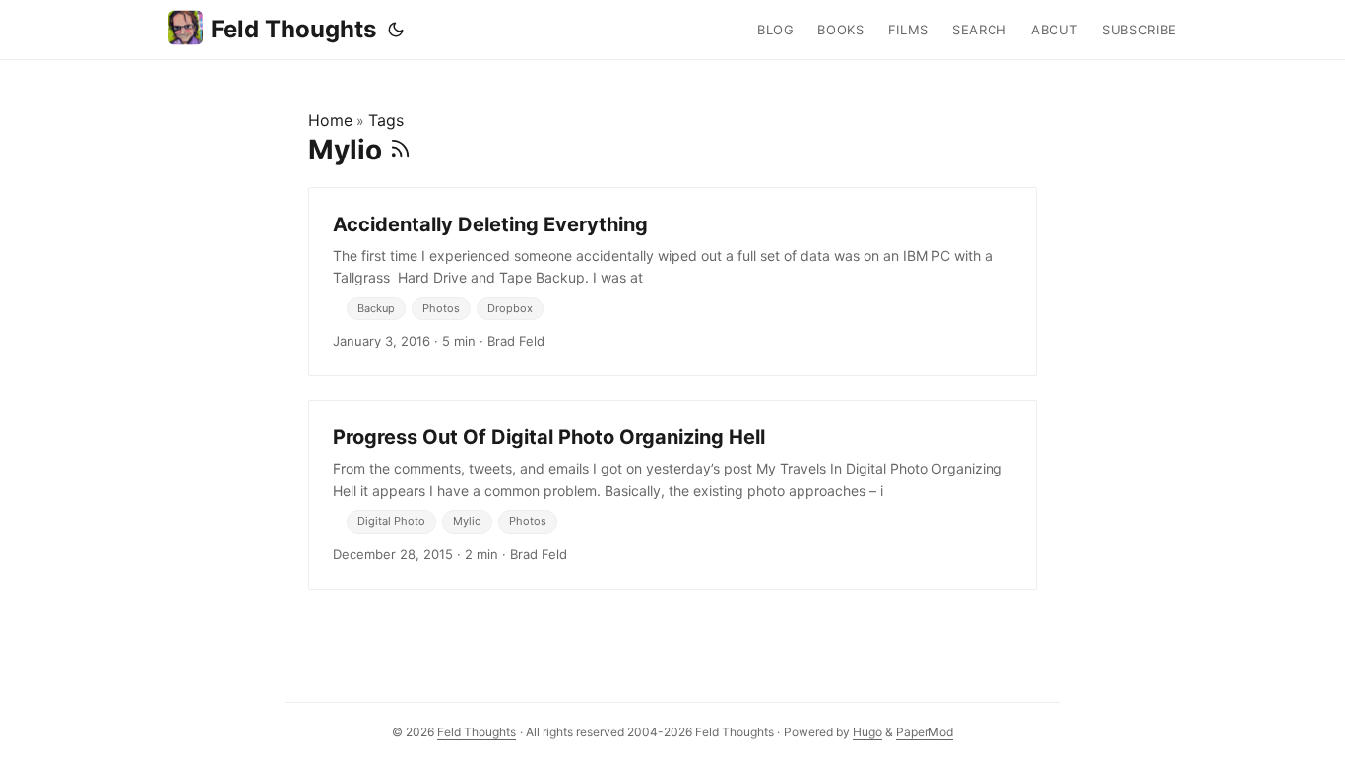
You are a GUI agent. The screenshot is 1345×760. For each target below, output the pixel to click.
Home (330, 120)
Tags (386, 120)
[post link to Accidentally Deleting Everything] (672, 281)
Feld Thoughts (293, 29)
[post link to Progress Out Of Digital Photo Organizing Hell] (672, 494)
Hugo (867, 732)
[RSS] (400, 149)
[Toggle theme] (396, 29)
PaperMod (924, 732)
